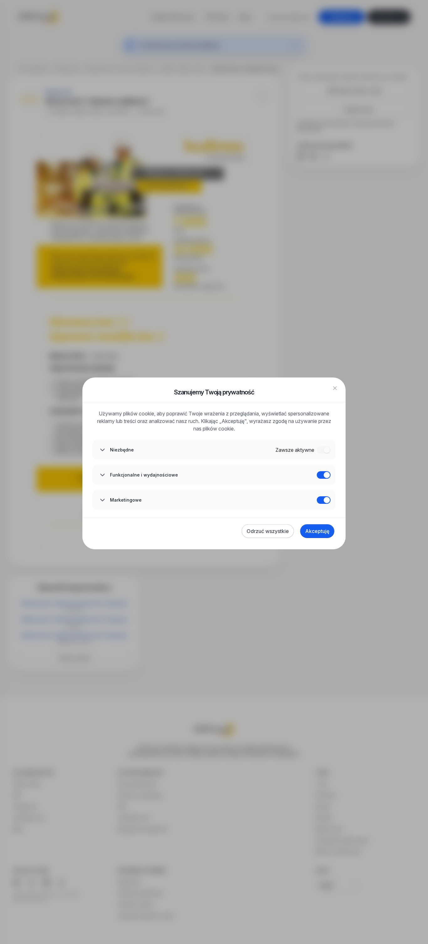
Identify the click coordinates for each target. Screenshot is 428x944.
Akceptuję (317, 531)
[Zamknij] (335, 388)
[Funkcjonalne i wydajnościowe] (324, 475)
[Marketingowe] (324, 500)
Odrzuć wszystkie (268, 531)
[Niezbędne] (324, 450)
